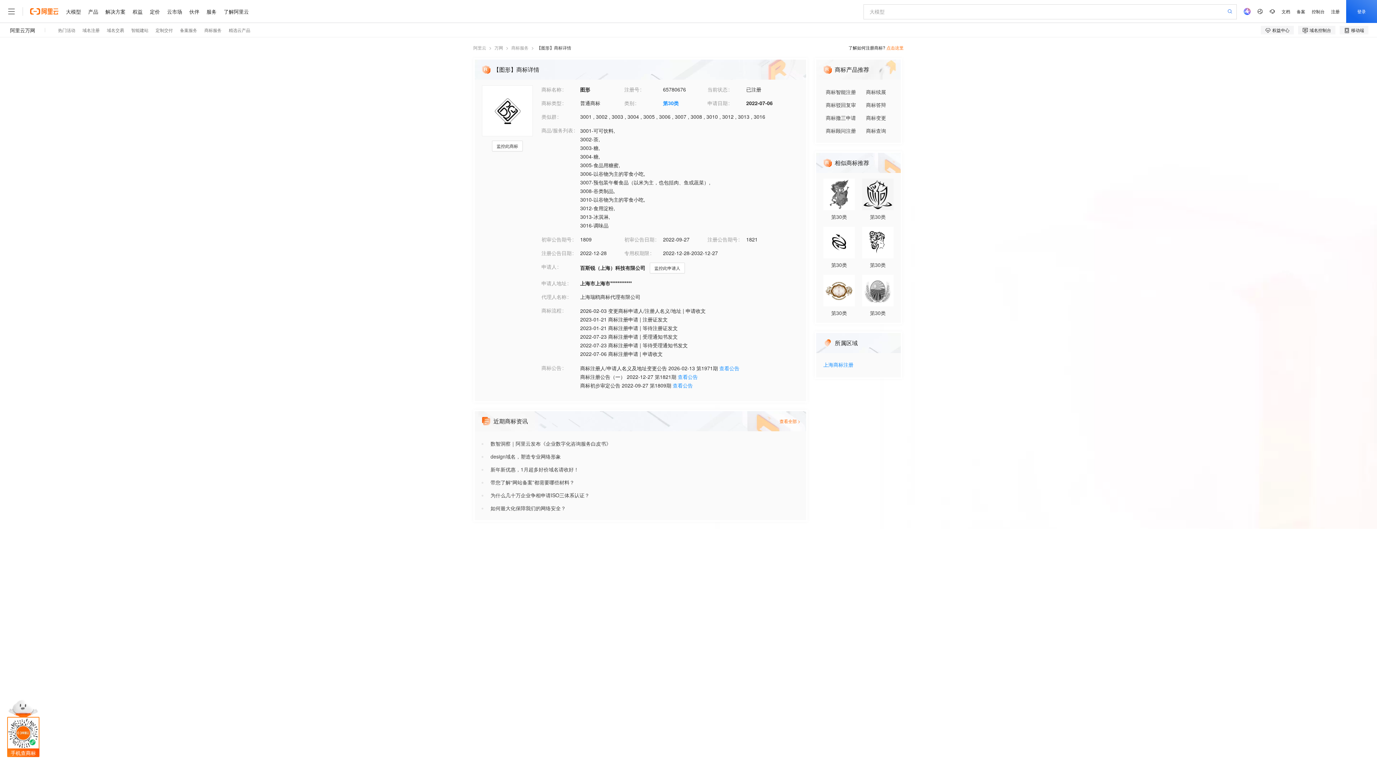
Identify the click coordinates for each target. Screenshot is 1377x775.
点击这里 (895, 47)
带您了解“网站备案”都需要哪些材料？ (532, 482)
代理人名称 (554, 296)
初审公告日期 (639, 239)
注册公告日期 (556, 253)
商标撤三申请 (841, 117)
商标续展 (876, 91)
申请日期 (718, 103)
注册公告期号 (723, 239)
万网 (499, 47)
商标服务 (520, 47)
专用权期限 (636, 253)
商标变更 (876, 117)
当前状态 (718, 89)
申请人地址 (554, 283)
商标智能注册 (841, 91)
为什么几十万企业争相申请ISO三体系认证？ (540, 495)
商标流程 (551, 310)
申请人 (549, 266)
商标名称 (551, 89)
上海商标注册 (838, 365)
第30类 (671, 103)
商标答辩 (876, 104)
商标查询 (876, 130)
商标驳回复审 (841, 104)
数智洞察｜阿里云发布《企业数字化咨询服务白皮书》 (551, 443)
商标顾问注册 (841, 130)
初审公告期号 (556, 239)
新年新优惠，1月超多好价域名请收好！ (535, 469)
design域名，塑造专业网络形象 (526, 456)
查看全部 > (790, 421)
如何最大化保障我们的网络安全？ (528, 508)
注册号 (631, 89)
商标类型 (551, 103)
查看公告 (729, 368)
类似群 (549, 116)
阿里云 (479, 47)
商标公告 (551, 367)
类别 (629, 103)
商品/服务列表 (557, 130)
